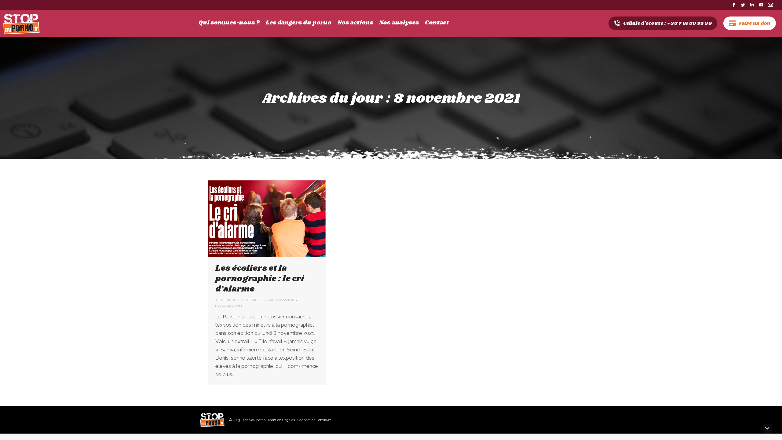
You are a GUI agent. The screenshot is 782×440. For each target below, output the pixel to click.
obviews (324, 420)
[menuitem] (229, 23)
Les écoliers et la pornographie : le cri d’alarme (259, 278)
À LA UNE (223, 300)
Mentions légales (281, 420)
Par (281, 300)
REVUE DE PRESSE (248, 300)
